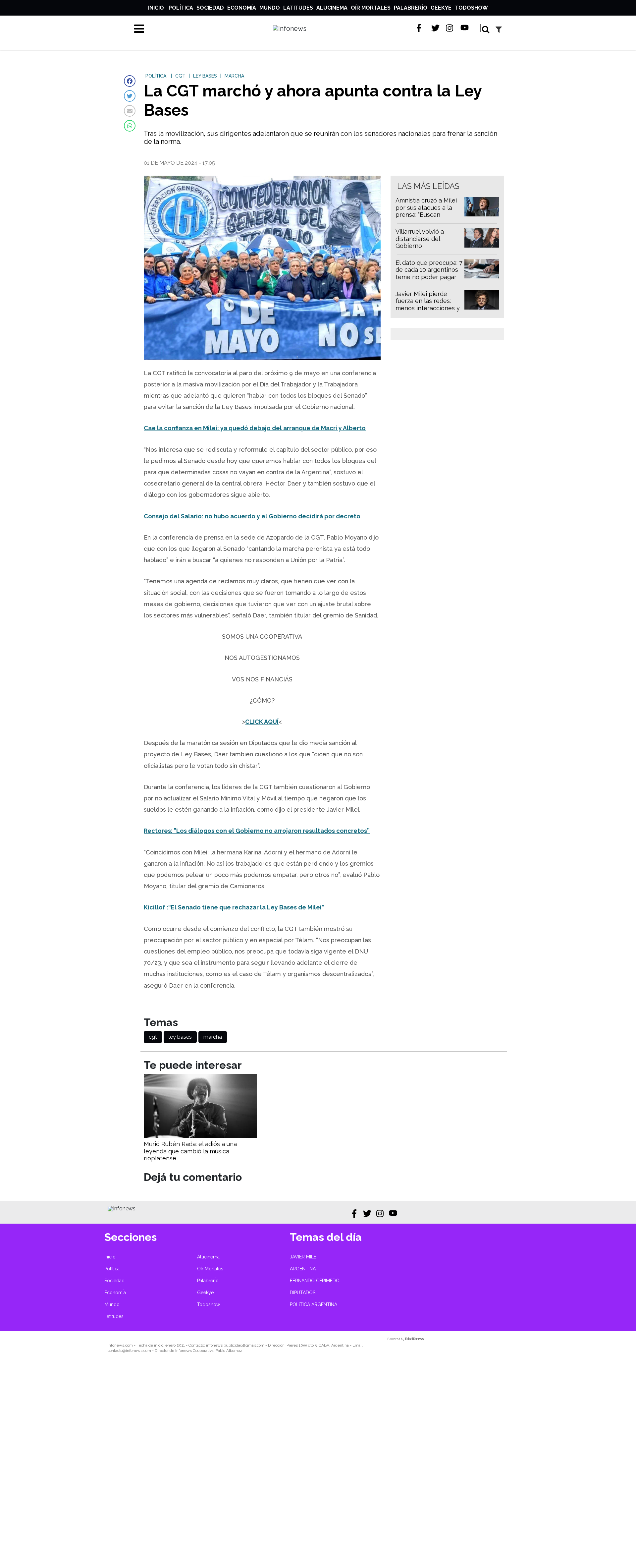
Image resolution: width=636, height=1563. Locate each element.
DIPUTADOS (302, 1292)
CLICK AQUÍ (262, 721)
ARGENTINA (303, 1268)
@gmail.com (253, 1345)
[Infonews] (121, 1208)
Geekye (441, 8)
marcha (212, 1037)
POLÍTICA (155, 76)
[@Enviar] (129, 111)
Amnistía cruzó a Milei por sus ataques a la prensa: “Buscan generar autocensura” (426, 211)
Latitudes (298, 8)
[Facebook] (129, 81)
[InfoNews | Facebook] (421, 28)
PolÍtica (181, 8)
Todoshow (471, 8)
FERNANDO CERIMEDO (315, 1280)
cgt (153, 1037)
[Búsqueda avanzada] (499, 29)
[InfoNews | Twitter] (435, 28)
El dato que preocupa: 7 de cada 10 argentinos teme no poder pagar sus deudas (429, 273)
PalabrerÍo (410, 8)
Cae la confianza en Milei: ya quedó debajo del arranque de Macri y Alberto (255, 428)
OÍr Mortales (371, 8)
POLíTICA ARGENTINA (313, 1304)
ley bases (180, 1037)
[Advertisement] (199, 1462)
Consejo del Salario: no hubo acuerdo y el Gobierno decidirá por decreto (252, 516)
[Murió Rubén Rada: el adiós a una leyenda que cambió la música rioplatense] (200, 1136)
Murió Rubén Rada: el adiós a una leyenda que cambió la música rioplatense (190, 1151)
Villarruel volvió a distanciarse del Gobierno (420, 238)
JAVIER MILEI (303, 1256)
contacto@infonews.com (129, 1350)
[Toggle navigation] (139, 28)
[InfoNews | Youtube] (464, 28)
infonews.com (120, 1345)
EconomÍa (241, 8)
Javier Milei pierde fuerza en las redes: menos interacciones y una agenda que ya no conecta (428, 308)
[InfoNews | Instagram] (450, 28)
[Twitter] (129, 96)
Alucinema (331, 8)
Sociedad (210, 8)
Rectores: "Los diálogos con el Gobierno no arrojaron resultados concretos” (257, 830)
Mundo (269, 8)
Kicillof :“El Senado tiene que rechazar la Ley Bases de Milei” (234, 907)
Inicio (156, 8)
